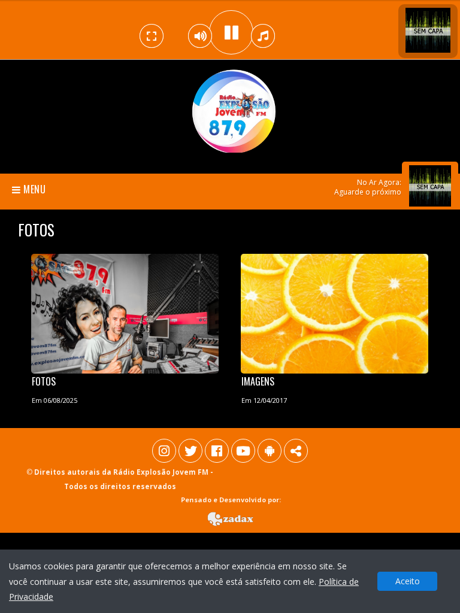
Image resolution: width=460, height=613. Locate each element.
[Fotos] (125, 311)
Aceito (407, 581)
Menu (33, 189)
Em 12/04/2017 (264, 400)
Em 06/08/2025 (54, 400)
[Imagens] (334, 311)
